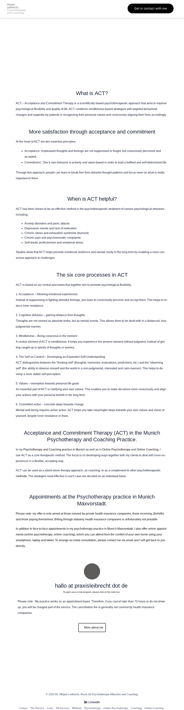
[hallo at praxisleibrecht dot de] (92, 571)
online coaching (64, 534)
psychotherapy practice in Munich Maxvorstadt (103, 528)
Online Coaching (147, 449)
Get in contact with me (150, 8)
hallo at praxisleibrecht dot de (92, 586)
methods (21, 476)
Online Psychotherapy (116, 449)
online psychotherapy (38, 534)
